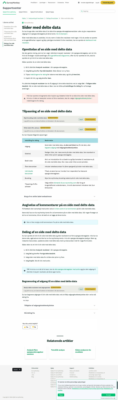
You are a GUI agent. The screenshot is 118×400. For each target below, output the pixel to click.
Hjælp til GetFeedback (56, 373)
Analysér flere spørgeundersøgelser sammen (35, 352)
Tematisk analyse (58, 350)
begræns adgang (50, 148)
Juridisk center (93, 371)
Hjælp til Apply (55, 386)
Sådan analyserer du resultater (83, 351)
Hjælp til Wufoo (55, 384)
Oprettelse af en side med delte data (10, 27)
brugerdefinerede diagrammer (59, 56)
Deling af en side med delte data (9, 44)
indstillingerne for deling (38, 74)
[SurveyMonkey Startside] (11, 3)
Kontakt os (72, 375)
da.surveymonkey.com (68, 183)
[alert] (60, 98)
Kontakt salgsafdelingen (87, 2)
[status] (60, 119)
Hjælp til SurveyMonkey (57, 371)
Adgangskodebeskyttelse (82, 98)
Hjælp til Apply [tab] (50, 12)
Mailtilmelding (73, 377)
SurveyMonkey (35, 371)
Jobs (32, 375)
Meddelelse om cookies (95, 377)
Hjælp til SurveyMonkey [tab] (9, 12)
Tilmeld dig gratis (108, 2)
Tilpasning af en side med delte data (10, 32)
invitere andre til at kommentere (65, 209)
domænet (57, 183)
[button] (60, 196)
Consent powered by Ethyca (107, 398)
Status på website (74, 371)
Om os (33, 373)
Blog (32, 377)
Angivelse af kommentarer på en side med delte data (10, 38)
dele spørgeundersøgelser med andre (67, 269)
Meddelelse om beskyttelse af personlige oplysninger (88, 388)
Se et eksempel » (62, 34)
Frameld (72, 373)
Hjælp (24, 18)
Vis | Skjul (26, 300)
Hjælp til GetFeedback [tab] (36, 12)
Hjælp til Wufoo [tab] (23, 12)
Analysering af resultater (36, 18)
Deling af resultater (52, 18)
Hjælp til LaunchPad (56, 375)
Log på (97, 2)
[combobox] (17, 369)
